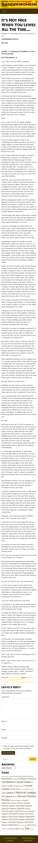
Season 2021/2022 (25, 822)
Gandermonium (28, 838)
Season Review (22, 825)
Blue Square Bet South (26, 776)
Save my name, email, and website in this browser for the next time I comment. (18, 747)
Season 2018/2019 (26, 819)
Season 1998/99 (16, 800)
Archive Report (5, 776)
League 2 (10, 792)
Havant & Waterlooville (27, 789)
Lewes (9, 680)
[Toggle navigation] (4, 11)
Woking (32, 829)
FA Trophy (9, 786)
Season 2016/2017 (26, 817)
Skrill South (31, 825)
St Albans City (5, 829)
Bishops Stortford (14, 776)
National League (26, 792)
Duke (27, 782)
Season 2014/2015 (26, 814)
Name (4, 721)
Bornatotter (6, 779)
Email (4, 730)
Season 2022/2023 (9, 825)
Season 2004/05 (17, 808)
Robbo (15, 797)
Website (4, 738)
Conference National (27, 779)
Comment (5, 697)
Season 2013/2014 (9, 814)
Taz (2, 36)
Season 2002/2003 (17, 806)
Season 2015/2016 (9, 817)
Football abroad (19, 786)
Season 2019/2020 (9, 822)
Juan (3, 793)
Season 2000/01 (17, 803)
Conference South (12, 781)
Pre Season (6, 796)
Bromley (14, 779)
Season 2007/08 (18, 680)
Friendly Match (15, 789)
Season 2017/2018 (9, 819)
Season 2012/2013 (28, 811)
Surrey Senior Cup (16, 829)
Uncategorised (14, 677)
